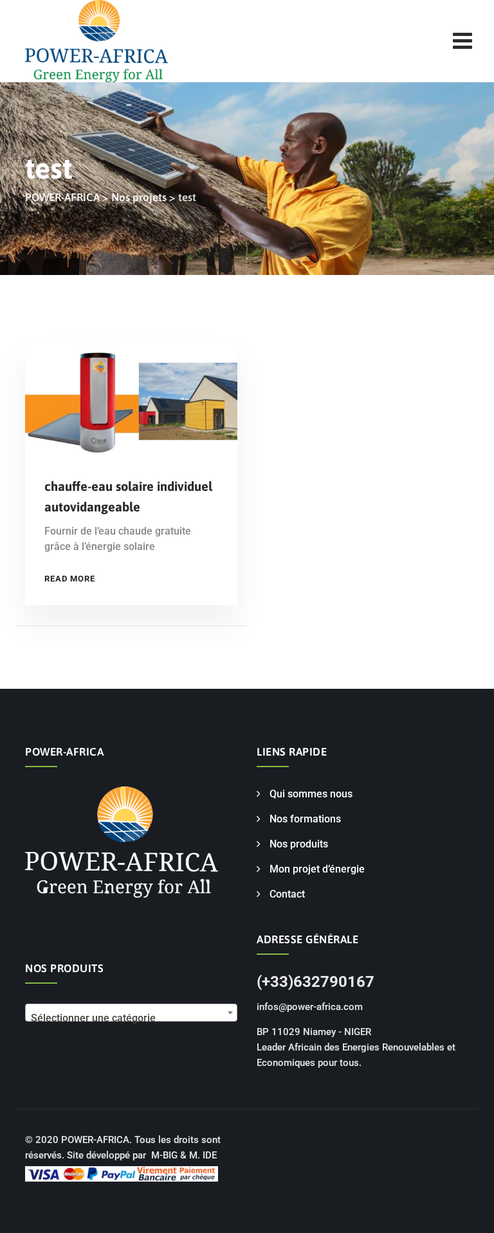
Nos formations (305, 819)
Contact (287, 894)
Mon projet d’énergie (317, 869)
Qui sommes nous (311, 794)
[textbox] (131, 1018)
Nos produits (299, 844)
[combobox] (131, 1013)
